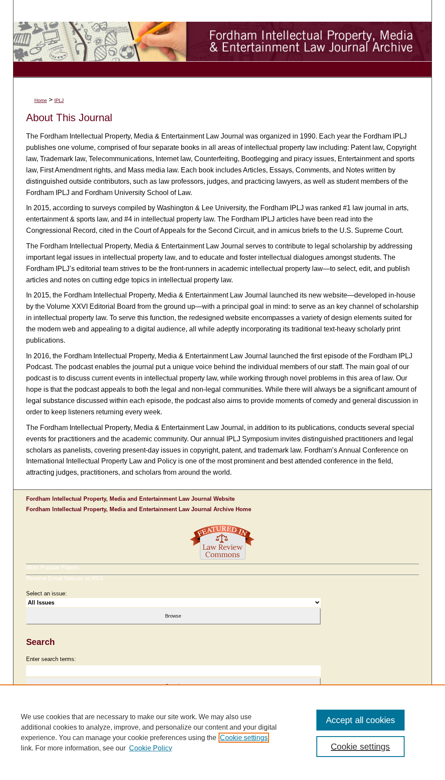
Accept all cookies (360, 720)
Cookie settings (244, 737)
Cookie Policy (150, 748)
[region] (222, 732)
